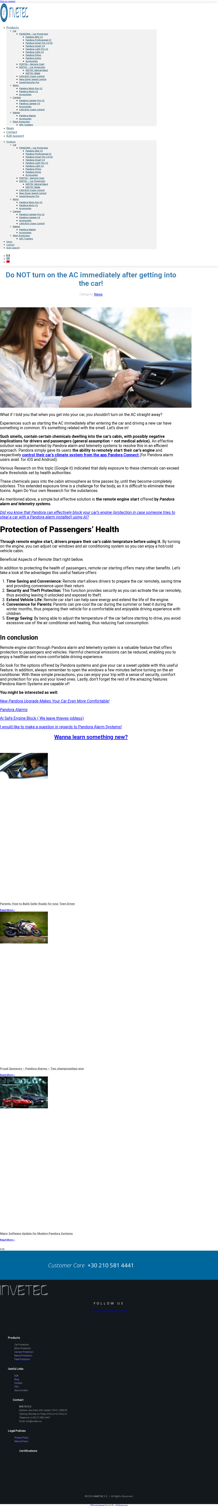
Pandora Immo (33, 58)
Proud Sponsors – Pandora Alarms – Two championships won (42, 1068)
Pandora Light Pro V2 (37, 49)
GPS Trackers (26, 124)
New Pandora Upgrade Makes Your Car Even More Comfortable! (54, 701)
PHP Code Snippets (97, 1505)
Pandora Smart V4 (35, 45)
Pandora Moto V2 (28, 91)
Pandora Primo (33, 55)
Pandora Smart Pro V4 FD (39, 42)
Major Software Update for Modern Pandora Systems (36, 1233)
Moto (16, 85)
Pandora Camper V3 (29, 103)
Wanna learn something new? (91, 737)
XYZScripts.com (121, 1505)
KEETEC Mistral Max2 (37, 70)
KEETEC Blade (33, 73)
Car (14, 30)
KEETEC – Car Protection (32, 67)
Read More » (7, 910)
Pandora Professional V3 (38, 39)
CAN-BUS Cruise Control (32, 76)
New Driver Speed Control (32, 79)
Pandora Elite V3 (34, 36)
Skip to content (7, 1)
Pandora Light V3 (35, 52)
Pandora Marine (27, 115)
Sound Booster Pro (29, 82)
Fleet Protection (21, 121)
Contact (10, 244)
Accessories (32, 61)
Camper (17, 97)
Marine (16, 112)
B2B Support (15, 136)
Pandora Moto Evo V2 (30, 88)
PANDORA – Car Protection (33, 33)
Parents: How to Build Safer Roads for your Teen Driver (37, 904)
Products (12, 27)
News (9, 241)
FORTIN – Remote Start (31, 64)
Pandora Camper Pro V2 (31, 100)
